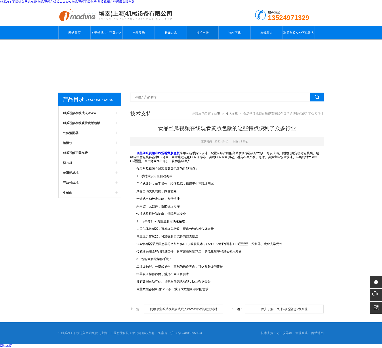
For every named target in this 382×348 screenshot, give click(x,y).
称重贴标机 (70, 173)
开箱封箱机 (70, 183)
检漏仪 (67, 143)
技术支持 (202, 33)
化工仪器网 (284, 333)
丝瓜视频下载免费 (75, 153)
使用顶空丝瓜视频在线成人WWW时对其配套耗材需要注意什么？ (183, 310)
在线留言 (266, 33)
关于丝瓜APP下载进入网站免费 (106, 35)
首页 (217, 113)
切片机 (67, 163)
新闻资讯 (170, 33)
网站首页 (74, 33)
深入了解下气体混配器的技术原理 (284, 309)
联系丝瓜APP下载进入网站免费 (298, 35)
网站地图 (317, 333)
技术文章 (231, 113)
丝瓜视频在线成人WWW (79, 113)
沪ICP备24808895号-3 (186, 333)
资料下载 (234, 33)
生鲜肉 (67, 192)
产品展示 (138, 33)
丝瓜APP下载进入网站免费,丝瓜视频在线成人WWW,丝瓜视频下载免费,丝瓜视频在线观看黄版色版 (67, 2)
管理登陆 (301, 333)
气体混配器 (70, 133)
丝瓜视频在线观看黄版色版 (81, 123)
